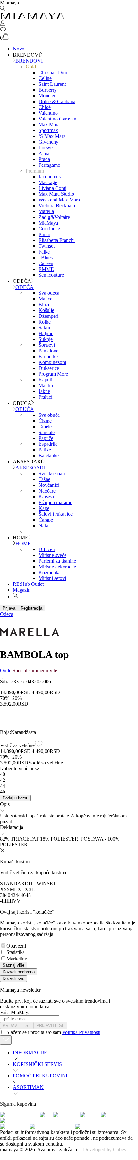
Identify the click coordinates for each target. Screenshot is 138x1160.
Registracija (31, 608)
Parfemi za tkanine (57, 561)
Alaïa (44, 153)
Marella (46, 211)
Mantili (46, 385)
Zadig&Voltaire (54, 217)
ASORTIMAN (28, 1087)
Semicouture (51, 275)
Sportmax (48, 130)
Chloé (45, 107)
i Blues (46, 257)
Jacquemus (50, 176)
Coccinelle (49, 228)
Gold (31, 66)
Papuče (46, 438)
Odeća (6, 614)
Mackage (48, 182)
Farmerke (48, 356)
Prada (44, 159)
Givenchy (48, 142)
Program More (53, 374)
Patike (45, 449)
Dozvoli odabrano (19, 971)
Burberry (48, 90)
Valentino (48, 113)
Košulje (46, 310)
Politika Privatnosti (81, 1032)
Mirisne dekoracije (57, 566)
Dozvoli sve (13, 978)
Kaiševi (46, 496)
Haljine (46, 333)
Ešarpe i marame (55, 502)
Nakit (44, 525)
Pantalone (48, 350)
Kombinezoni (52, 362)
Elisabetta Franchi (57, 240)
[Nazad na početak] (6, 1040)
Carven (46, 263)
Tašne (44, 479)
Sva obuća (49, 415)
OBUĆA (24, 409)
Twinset (47, 246)
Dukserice (49, 368)
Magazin (21, 590)
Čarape (46, 519)
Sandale (47, 432)
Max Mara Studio (56, 194)
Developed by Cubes (104, 1149)
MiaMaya (48, 223)
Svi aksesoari (52, 473)
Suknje (46, 339)
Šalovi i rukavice (56, 514)
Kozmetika (50, 572)
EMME (46, 269)
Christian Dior (53, 72)
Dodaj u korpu (15, 798)
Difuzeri (47, 549)
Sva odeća (49, 293)
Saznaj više (13, 965)
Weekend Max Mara (59, 199)
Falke (44, 251)
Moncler (47, 95)
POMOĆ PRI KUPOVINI (40, 1075)
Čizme (45, 421)
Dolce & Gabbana (57, 101)
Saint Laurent (52, 84)
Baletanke (49, 455)
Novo (18, 48)
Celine (45, 78)
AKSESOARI (30, 467)
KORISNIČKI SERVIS (37, 1064)
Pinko (44, 234)
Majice (45, 298)
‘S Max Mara (52, 136)
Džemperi (48, 316)
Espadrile (48, 444)
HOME (23, 543)
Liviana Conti (52, 188)
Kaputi (45, 379)
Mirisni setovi (52, 578)
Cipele (45, 426)
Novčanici (49, 485)
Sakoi (44, 327)
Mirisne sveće (52, 555)
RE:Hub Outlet (28, 584)
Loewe (46, 147)
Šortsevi (47, 345)
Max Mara (49, 124)
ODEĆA (24, 287)
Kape (44, 508)
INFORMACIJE (30, 1052)
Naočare (47, 491)
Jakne (44, 391)
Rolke (45, 322)
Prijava (9, 608)
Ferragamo (49, 165)
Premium (35, 171)
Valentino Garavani (58, 118)
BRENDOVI (29, 61)
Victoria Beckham (57, 205)
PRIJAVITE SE (17, 1025)
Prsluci (45, 397)
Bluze (44, 304)
